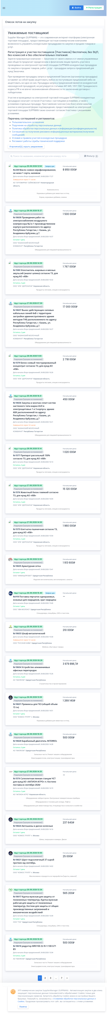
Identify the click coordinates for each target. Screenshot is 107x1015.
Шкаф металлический (33, 633)
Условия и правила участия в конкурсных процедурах (39, 138)
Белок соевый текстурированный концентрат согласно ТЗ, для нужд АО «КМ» (34, 366)
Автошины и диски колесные (37, 825)
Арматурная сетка (31, 566)
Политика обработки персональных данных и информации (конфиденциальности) (54, 128)
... (56, 978)
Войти (78, 7)
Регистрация (95, 7)
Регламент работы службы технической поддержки (38, 141)
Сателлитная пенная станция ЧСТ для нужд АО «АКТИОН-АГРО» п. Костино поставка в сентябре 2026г (34, 781)
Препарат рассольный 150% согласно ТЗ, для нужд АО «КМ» (31, 457)
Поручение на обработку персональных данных (36, 125)
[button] (91, 156)
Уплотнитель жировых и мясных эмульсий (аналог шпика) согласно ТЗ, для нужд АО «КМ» (35, 273)
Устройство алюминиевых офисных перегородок (31, 669)
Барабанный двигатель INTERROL (39, 740)
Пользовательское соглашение (28, 122)
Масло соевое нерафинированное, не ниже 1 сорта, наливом (34, 171)
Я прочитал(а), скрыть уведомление (26, 146)
